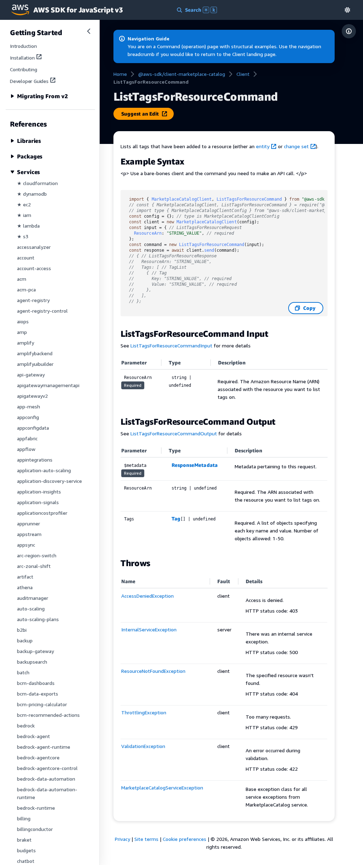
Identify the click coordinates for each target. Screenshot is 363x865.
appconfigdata (33, 428)
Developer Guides (29, 81)
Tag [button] (176, 518)
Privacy (122, 839)
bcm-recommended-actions (48, 715)
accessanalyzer (34, 247)
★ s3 (22, 236)
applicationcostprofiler (42, 513)
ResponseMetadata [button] (195, 465)
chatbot (25, 861)
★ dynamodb (32, 194)
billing (23, 818)
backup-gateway (35, 651)
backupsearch (32, 662)
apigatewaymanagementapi (48, 385)
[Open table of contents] (349, 31)
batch (23, 672)
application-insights (39, 492)
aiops (23, 321)
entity (262, 146)
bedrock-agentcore (38, 757)
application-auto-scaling (44, 470)
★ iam (24, 215)
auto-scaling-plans (38, 619)
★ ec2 (24, 204)
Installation (22, 58)
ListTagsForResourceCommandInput (171, 345)
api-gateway (31, 375)
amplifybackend (34, 353)
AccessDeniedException (147, 596)
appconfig (28, 417)
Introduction (23, 46)
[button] (347, 10)
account (25, 258)
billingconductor (35, 829)
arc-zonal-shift (34, 566)
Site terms (146, 839)
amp (22, 332)
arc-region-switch (36, 555)
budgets (26, 850)
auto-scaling (31, 609)
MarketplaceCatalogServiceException (162, 788)
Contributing (23, 69)
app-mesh (28, 406)
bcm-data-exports (37, 694)
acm (21, 279)
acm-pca (26, 289)
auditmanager (32, 598)
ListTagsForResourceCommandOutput (173, 433)
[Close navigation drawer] (89, 31)
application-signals (38, 502)
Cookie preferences (184, 839)
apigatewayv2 (32, 396)
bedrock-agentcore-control (47, 768)
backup (25, 640)
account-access (34, 268)
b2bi (22, 630)
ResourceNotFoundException (153, 671)
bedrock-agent (33, 736)
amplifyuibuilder (35, 364)
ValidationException (143, 746)
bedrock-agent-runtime (43, 747)
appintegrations (34, 460)
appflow (26, 449)
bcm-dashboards (36, 683)
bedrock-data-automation (46, 779)
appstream (29, 534)
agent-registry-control (42, 311)
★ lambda (28, 226)
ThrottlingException (143, 712)
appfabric (27, 438)
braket (24, 840)
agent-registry (33, 300)
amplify (25, 343)
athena (25, 587)
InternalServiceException (149, 629)
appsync (26, 545)
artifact (25, 577)
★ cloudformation (37, 183)
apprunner (28, 523)
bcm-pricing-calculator (42, 704)
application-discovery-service (49, 481)
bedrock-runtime (36, 808)
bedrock (26, 725)
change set (296, 146)
